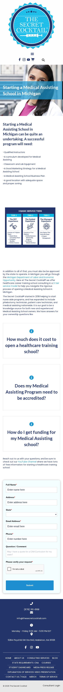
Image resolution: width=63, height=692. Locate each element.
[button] (19, 59)
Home (8, 658)
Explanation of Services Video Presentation (31, 672)
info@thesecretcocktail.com (31, 618)
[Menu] (32, 54)
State (9, 510)
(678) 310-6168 (31, 609)
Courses (46, 662)
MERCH (32, 676)
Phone (9, 534)
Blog (55, 658)
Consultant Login (51, 685)
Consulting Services (38, 658)
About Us (19, 658)
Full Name (11, 485)
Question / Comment (16, 546)
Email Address (13, 521)
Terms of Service (48, 676)
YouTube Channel (27, 461)
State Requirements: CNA (25, 662)
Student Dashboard (20, 667)
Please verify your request (19, 562)
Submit (29, 585)
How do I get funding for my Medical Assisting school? (31, 438)
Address (10, 497)
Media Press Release (44, 667)
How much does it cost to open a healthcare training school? (31, 345)
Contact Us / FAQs (16, 676)
